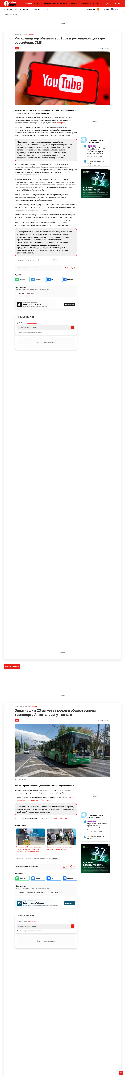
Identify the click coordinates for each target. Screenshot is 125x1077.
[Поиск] (111, 3)
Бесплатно (54, 892)
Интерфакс (60, 123)
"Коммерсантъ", (21, 220)
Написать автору (104, 48)
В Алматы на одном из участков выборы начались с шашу (59, 848)
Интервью (63, 3)
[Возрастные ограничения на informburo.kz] (107, 3)
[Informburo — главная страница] (12, 3)
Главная (6, 15)
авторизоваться (32, 323)
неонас (32, 34)
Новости (28, 3)
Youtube (31, 293)
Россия (21, 293)
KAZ (119, 3)
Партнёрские (86, 3)
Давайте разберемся (50, 3)
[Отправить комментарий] (72, 327)
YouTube (96, 3)
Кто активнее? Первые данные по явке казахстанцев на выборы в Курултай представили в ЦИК (29, 849)
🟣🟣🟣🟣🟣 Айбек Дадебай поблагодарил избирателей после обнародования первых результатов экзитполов (97, 149)
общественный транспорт (37, 892)
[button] (112, 9)
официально (33, 706)
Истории (37, 3)
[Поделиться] (121, 1073)
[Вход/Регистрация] (115, 3)
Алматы (21, 892)
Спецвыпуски (74, 3)
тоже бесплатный (60, 818)
